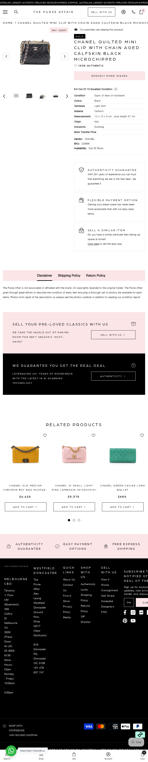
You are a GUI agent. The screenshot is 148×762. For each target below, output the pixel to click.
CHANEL (90, 139)
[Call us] (134, 12)
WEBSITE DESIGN (62, 749)
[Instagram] (133, 612)
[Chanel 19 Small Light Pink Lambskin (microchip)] (74, 458)
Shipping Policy (69, 275)
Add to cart (24, 506)
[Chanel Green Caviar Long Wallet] (122, 458)
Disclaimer (44, 275)
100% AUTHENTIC (91, 65)
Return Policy (95, 275)
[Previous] (6, 56)
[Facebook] (125, 612)
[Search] (16, 12)
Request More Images (109, 75)
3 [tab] (79, 520)
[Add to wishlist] (44, 435)
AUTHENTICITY (111, 376)
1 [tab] (69, 520)
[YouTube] (133, 620)
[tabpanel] (25, 472)
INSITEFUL (89, 749)
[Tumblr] (125, 620)
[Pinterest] (141, 612)
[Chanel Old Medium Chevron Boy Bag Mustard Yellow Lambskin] (25, 458)
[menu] (5, 12)
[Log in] (123, 11)
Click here (93, 244)
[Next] (64, 56)
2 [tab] (74, 520)
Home (8, 22)
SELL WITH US (101, 12)
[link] (108, 755)
